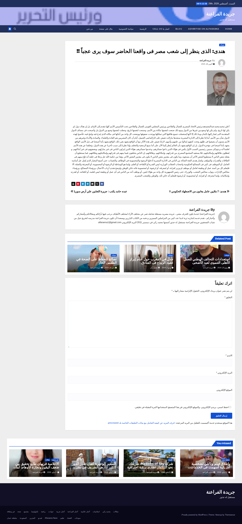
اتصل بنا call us (161, 29)
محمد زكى (154, 268)
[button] (15, 29)
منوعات (222, 45)
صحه (19, 512)
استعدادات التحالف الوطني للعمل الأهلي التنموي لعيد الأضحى (207, 261)
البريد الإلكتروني (224, 373)
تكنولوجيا (34, 512)
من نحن (89, 29)
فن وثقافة (11, 512)
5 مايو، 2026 (108, 472)
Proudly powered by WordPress (195, 515)
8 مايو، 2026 (165, 472)
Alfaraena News (51, 518)
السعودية (23, 518)
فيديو (40, 518)
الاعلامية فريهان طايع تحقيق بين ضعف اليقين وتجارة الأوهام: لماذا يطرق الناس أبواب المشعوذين (36, 467)
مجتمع (26, 512)
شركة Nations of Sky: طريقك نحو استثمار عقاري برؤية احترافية (150, 465)
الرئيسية (143, 29)
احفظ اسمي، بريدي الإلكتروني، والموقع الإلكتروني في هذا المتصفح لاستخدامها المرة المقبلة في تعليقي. (181, 407)
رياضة (43, 512)
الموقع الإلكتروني (224, 390)
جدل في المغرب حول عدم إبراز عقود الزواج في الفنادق (151, 261)
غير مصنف (55, 460)
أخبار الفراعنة (73, 512)
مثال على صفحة (106, 29)
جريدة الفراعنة (220, 14)
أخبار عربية (60, 512)
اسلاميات (96, 512)
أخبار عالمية (85, 512)
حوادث (50, 512)
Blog (178, 29)
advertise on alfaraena (203, 29)
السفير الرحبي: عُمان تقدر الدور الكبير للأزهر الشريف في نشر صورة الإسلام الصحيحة (94, 467)
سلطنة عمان (225, 460)
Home (228, 29)
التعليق (228, 297)
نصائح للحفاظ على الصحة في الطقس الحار (96, 261)
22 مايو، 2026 (222, 472)
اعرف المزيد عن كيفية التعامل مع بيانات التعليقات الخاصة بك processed (141, 423)
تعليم (62, 518)
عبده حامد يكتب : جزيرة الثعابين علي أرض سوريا (100, 191)
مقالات (47, 460)
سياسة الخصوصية (126, 29)
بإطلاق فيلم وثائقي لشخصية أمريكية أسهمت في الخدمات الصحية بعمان (210, 467)
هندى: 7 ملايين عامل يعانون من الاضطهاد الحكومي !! (198, 191)
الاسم (229, 355)
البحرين (32, 518)
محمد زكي (106, 512)
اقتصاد (170, 460)
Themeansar (230, 515)
